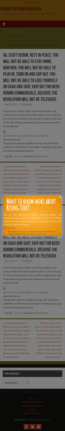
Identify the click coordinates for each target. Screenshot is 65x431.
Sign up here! (9, 228)
